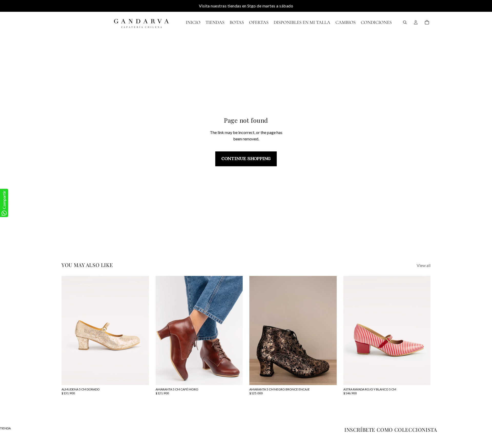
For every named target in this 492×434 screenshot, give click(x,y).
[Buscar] (405, 22)
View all (423, 265)
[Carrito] (427, 22)
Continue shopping (246, 159)
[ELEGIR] (141, 377)
